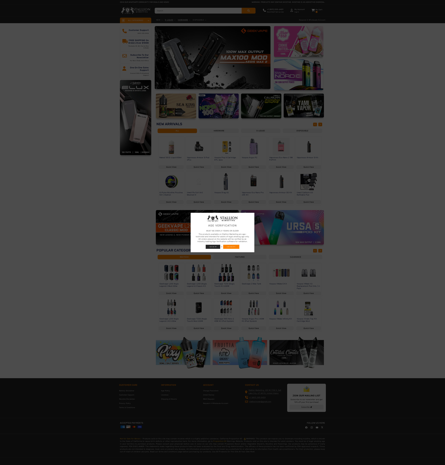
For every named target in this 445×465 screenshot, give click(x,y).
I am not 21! (213, 247)
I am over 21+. (231, 247)
